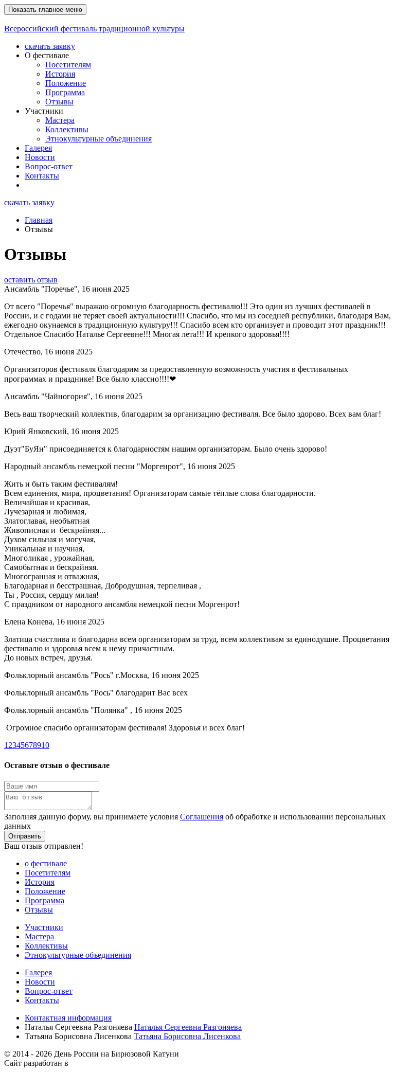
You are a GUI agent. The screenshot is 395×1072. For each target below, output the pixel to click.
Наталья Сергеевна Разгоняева (188, 1027)
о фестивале (46, 863)
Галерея (38, 148)
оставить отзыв (31, 279)
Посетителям (68, 64)
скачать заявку (50, 46)
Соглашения (201, 816)
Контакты (42, 175)
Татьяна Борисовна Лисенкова (187, 1036)
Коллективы (66, 129)
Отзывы (59, 101)
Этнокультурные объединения (98, 138)
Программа (65, 92)
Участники (44, 927)
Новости (40, 157)
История (60, 73)
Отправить (24, 836)
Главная (38, 220)
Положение (65, 83)
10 (45, 745)
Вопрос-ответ (49, 166)
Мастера (60, 120)
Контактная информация (68, 1017)
